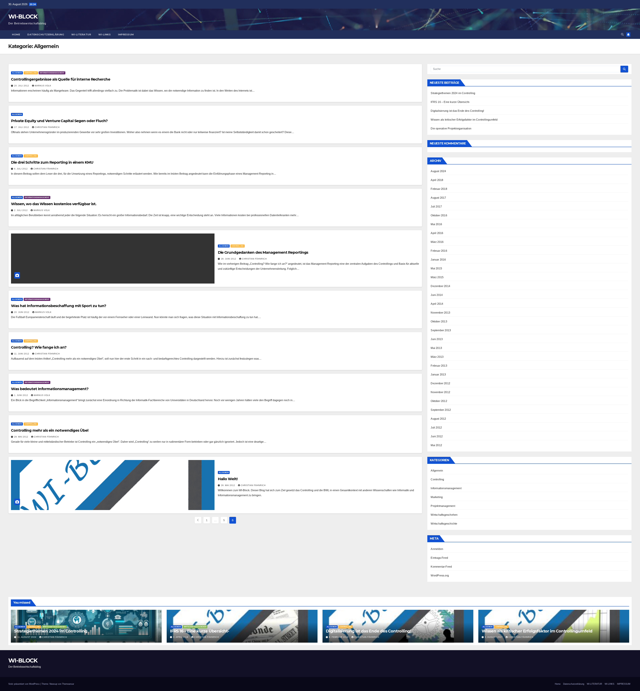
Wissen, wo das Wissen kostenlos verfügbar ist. (53, 204)
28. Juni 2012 (229, 259)
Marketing (437, 497)
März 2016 (437, 242)
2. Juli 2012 (21, 210)
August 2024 (438, 171)
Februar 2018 (439, 188)
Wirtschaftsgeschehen (444, 514)
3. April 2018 (181, 637)
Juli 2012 (436, 427)
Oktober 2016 (439, 215)
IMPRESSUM (126, 34)
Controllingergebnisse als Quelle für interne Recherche (60, 79)
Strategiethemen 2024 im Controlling (453, 93)
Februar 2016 (439, 250)
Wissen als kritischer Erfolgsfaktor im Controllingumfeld (464, 119)
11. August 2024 (27, 637)
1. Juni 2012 (21, 395)
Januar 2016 (438, 259)
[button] (622, 34)
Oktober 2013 (439, 321)
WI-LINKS (104, 34)
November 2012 (440, 392)
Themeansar (68, 684)
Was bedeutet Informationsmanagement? (49, 389)
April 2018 (437, 180)
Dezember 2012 (440, 383)
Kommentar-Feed (441, 566)
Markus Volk (43, 86)
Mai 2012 (436, 445)
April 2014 (437, 303)
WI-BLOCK (22, 16)
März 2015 (437, 277)
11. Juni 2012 (22, 354)
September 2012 (441, 409)
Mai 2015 (436, 268)
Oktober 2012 (439, 401)
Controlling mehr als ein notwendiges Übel (49, 430)
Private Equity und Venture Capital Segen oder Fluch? (59, 121)
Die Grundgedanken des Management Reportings (263, 252)
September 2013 (441, 330)
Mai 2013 (436, 348)
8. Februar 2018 (339, 637)
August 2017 (438, 197)
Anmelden (437, 549)
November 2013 (440, 312)
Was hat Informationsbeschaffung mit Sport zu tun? (58, 306)
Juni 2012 (437, 436)
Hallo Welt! (228, 479)
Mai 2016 (436, 224)
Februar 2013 (439, 365)
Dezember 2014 (440, 286)
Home (16, 34)
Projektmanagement (443, 506)
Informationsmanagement (52, 73)
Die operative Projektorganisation (451, 128)
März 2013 (437, 356)
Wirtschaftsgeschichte (444, 523)
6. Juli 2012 (21, 169)
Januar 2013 (438, 374)
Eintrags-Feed (439, 557)
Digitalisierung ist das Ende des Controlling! (457, 110)
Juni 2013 (437, 339)
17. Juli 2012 (22, 127)
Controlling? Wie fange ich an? (38, 347)
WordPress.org (440, 575)
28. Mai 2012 (21, 437)
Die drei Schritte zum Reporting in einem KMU (52, 162)
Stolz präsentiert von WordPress (24, 684)
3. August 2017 (494, 637)
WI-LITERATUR (81, 34)
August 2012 (438, 418)
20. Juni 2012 (22, 312)
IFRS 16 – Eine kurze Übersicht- (450, 102)
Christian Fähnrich (47, 127)
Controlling (31, 73)
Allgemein (17, 73)
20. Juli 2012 (22, 86)
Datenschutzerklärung (45, 34)
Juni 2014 (437, 295)
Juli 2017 (436, 206)
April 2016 (437, 233)
